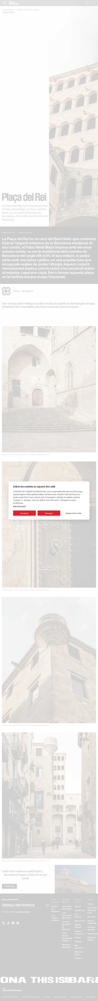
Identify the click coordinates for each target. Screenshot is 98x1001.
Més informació (19, 506)
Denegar (49, 513)
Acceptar (24, 513)
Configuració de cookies (73, 513)
